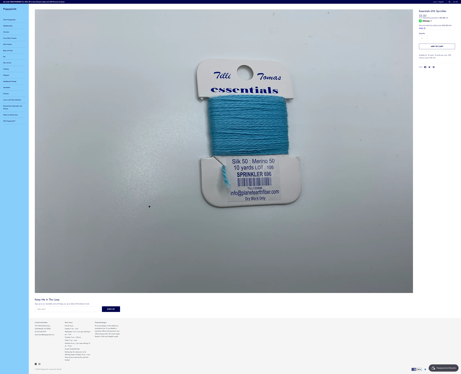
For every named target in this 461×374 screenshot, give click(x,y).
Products (6, 94)
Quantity (422, 33)
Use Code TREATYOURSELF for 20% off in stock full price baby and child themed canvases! (33, 2)
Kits (4, 57)
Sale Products (7, 44)
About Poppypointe (9, 20)
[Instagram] (39, 364)
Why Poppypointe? (9, 121)
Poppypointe (44, 369)
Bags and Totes (8, 50)
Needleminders (7, 26)
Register (441, 2)
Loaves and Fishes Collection (12, 100)
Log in (435, 2)
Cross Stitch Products (9, 38)
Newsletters (6, 87)
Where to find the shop (10, 115)
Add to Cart (437, 46)
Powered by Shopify (55, 369)
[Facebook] (36, 364)
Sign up (111, 309)
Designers (6, 75)
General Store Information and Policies (12, 107)
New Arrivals (7, 63)
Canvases (6, 32)
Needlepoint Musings (9, 81)
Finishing (6, 69)
